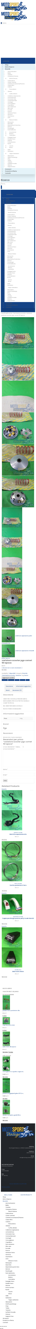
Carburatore (9, 1213)
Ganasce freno (10, 1252)
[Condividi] (4, 1326)
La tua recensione (9, 749)
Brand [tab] (7, 690)
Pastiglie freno (10, 1281)
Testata (8, 1310)
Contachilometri (11, 1236)
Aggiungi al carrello (8, 678)
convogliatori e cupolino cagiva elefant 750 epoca (18, 1071)
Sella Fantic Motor (18, 971)
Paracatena (12, 89)
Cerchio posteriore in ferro (18, 885)
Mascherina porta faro (14, 125)
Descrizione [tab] (9, 686)
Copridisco (9, 1242)
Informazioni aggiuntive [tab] (23, 686)
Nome (5, 769)
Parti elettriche (12, 130)
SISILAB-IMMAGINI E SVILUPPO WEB (17, 1184)
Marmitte (16, 832)
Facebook (5, 680)
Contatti (8, 173)
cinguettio (11, 680)
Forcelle (8, 1248)
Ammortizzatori (12, 71)
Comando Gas (10, 1234)
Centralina (12, 135)
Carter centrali (10, 1215)
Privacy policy (6, 1187)
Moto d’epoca (7, 1199)
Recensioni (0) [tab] (17, 690)
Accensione (12, 1275)
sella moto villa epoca (9, 1047)
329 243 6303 (30, 1153)
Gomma (8, 1254)
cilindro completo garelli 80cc (12, 1115)
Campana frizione (13, 76)
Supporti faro (11, 166)
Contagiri (8, 1238)
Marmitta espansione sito (18, 834)
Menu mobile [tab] (8, 1195)
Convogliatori (10, 1240)
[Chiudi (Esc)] (6, 1326)
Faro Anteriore (10, 1244)
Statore (8, 1314)
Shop (4, 1197)
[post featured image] (12, 904)
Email (5, 775)
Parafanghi (16, 916)
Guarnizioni (9, 1257)
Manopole (9, 1263)
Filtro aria (8, 1246)
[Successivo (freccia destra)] (2, 1328)
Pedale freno (9, 1283)
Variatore (18, 675)
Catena (10, 87)
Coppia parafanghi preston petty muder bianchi (18, 918)
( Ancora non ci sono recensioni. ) (12, 668)
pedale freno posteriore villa (11, 1010)
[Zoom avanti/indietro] (0, 1326)
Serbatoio (10, 151)
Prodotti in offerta (8, 1320)
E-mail (28, 680)
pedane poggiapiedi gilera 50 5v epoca (14, 1093)
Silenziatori (9, 1302)
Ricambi (7, 69)
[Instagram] (2, 1161)
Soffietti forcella (10, 1312)
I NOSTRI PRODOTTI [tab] (26, 1195)
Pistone (8, 1285)
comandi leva (10, 1232)
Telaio (7, 1308)
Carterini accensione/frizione (16, 84)
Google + (22, 680)
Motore (8, 1269)
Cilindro (10, 91)
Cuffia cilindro (13, 94)
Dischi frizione (13, 78)
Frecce (8, 1250)
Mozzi (11, 147)
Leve (9, 117)
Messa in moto (13, 120)
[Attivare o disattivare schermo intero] (2, 1326)
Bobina (10, 1277)
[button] (5, 180)
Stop (7, 1306)
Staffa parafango (12, 157)
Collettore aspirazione (12, 1230)
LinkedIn (17, 680)
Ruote (9, 143)
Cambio (8, 1207)
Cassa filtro (9, 1219)
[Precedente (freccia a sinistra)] (0, 1328)
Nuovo (26, 675)
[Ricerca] (1, 187)
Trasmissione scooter (8, 675)
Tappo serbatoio (14, 153)
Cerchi (16, 883)
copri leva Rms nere (9, 1025)
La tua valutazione (9, 747)
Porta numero (10, 1287)
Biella (7, 1205)
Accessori (6, 1318)
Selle (20, 969)
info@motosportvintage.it (27, 1157)
